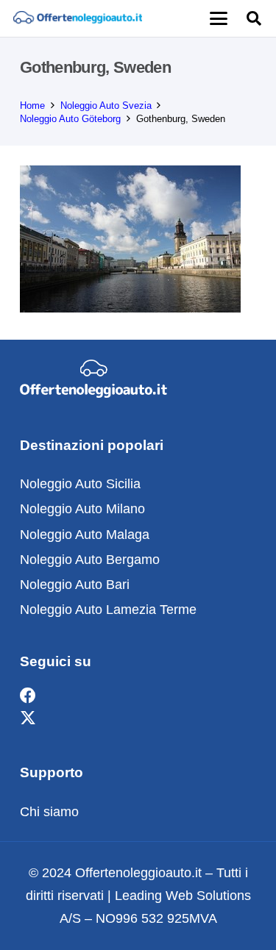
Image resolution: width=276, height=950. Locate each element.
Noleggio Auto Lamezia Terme (108, 609)
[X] (28, 719)
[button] (218, 18)
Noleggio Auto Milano (82, 508)
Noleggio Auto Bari (75, 584)
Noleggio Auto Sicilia (80, 483)
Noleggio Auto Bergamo (90, 559)
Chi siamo (49, 811)
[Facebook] (28, 696)
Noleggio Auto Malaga (84, 534)
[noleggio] (77, 18)
